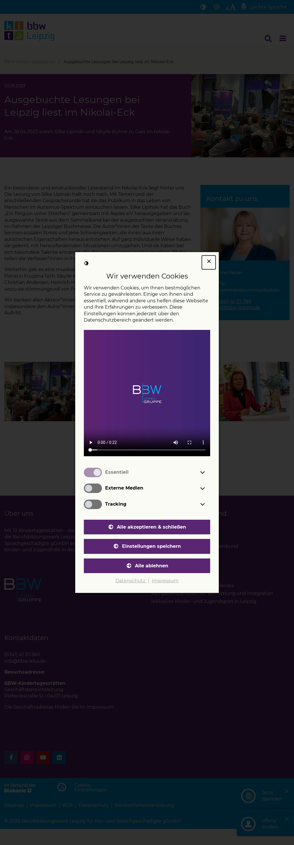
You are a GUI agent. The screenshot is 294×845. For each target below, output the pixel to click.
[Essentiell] (208, 472)
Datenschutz (130, 580)
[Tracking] (208, 504)
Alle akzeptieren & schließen (151, 527)
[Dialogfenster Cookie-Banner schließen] (209, 262)
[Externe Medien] (208, 488)
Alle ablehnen (151, 566)
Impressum (165, 580)
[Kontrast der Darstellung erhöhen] (86, 263)
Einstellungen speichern (151, 546)
